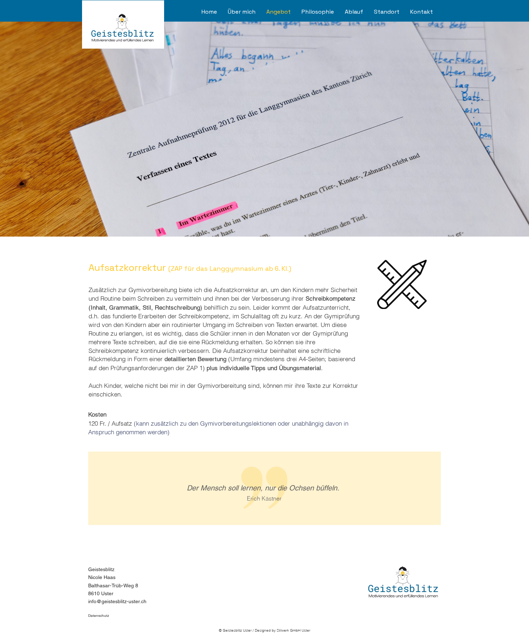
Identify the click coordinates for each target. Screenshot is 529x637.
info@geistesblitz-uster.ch (117, 601)
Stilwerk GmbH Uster (293, 630)
